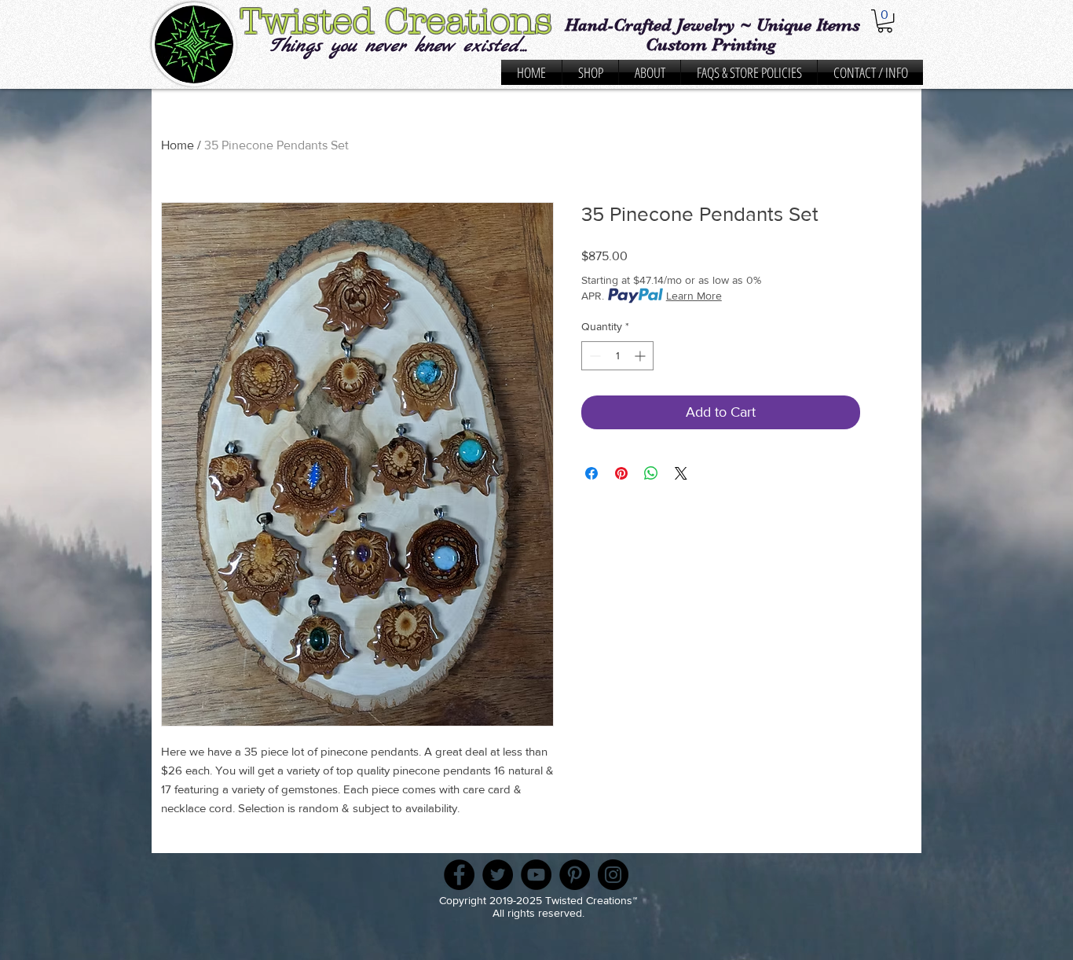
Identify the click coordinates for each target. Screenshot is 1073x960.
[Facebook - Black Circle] (459, 874)
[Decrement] (593, 356)
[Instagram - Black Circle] (613, 874)
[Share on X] (681, 473)
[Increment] (641, 356)
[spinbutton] (617, 356)
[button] (885, 20)
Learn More (694, 295)
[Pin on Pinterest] (621, 473)
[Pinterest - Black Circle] (574, 874)
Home (177, 145)
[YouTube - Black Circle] (536, 874)
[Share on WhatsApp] (651, 473)
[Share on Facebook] (591, 473)
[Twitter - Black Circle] (497, 874)
